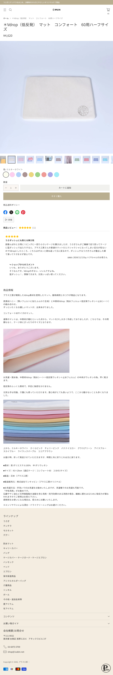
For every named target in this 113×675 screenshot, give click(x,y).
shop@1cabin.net (16, 651)
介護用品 (7, 585)
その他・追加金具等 (12, 599)
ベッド (6, 566)
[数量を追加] (15, 188)
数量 (5, 182)
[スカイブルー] (18, 174)
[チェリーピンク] (44, 174)
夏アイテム (8, 603)
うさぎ (6, 521)
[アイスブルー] (56, 174)
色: (13, 169)
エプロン (7, 571)
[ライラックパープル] (50, 174)
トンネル (7, 589)
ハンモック (8, 562)
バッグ (6, 552)
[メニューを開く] (5, 10)
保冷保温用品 (9, 576)
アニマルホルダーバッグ (14, 580)
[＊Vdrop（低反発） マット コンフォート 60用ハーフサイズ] (56, 97)
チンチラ (7, 525)
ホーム (6, 18)
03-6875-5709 (14, 646)
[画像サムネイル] (11, 159)
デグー (6, 534)
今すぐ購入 (56, 196)
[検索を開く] (10, 10)
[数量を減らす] (5, 188)
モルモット (8, 530)
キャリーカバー (10, 548)
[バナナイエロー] (31, 174)
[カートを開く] (108, 9)
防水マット (8, 543)
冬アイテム (8, 608)
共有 (10, 219)
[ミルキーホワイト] (6, 174)
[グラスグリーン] (37, 174)
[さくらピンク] (12, 174)
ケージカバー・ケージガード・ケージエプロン (25, 557)
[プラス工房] (56, 9)
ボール (6, 594)
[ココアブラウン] (25, 174)
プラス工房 (23, 662)
